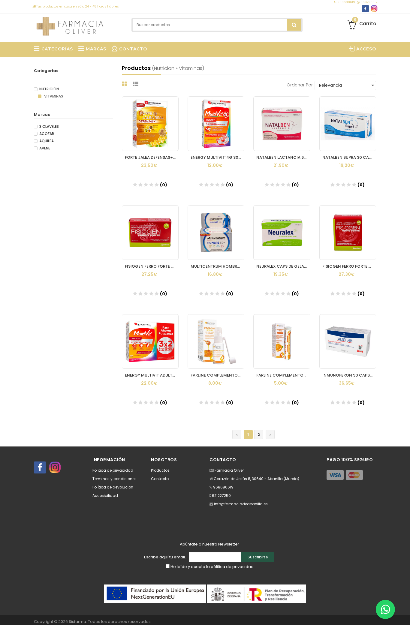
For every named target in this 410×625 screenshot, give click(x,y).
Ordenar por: (300, 85)
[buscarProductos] (294, 25)
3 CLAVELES (49, 126)
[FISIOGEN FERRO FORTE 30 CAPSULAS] (150, 233)
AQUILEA (46, 141)
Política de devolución (112, 487)
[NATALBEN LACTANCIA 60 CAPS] (282, 124)
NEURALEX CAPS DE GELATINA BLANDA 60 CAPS (283, 266)
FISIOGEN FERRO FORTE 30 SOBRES (349, 266)
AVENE (44, 148)
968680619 (346, 2)
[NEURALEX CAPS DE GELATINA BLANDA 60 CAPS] (282, 233)
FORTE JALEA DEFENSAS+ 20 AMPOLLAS (152, 157)
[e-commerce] (70, 24)
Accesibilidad (105, 495)
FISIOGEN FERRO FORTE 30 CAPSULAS (152, 266)
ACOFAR (46, 134)
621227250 (221, 495)
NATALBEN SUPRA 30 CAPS (348, 157)
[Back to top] (403, 614)
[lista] (136, 84)
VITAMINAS (53, 96)
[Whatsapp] (385, 609)
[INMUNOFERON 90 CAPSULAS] (348, 341)
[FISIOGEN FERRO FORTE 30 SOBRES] (348, 233)
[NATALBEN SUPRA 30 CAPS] (348, 124)
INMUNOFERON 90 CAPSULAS (349, 375)
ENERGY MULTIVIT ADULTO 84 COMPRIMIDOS (152, 375)
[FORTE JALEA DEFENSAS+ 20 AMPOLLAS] (150, 124)
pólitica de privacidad (232, 566)
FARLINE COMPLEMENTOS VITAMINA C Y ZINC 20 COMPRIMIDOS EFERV (283, 375)
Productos (160, 470)
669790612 (369, 2)
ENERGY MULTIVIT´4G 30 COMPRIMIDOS (217, 157)
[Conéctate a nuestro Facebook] (365, 8)
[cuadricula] (125, 84)
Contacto (160, 478)
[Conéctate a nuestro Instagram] (374, 8)
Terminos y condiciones (114, 478)
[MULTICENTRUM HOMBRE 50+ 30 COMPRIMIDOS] (216, 233)
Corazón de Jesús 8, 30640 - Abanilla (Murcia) (256, 478)
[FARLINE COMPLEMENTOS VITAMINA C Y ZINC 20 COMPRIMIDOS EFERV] (282, 341)
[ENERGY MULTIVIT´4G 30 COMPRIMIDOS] (216, 124)
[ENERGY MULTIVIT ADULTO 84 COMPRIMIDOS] (150, 341)
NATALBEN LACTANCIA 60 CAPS (283, 157)
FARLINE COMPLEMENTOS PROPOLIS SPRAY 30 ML (217, 375)
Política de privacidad (112, 470)
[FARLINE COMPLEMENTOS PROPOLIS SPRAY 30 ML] (216, 341)
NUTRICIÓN (49, 89)
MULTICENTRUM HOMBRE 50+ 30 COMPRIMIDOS (217, 266)
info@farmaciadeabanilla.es (241, 503)
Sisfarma (77, 621)
